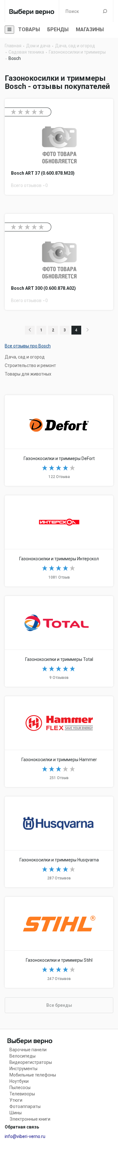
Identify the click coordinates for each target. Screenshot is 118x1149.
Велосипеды (22, 1056)
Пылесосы (20, 1087)
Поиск (104, 11)
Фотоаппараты (25, 1106)
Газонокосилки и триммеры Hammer (59, 741)
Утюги (15, 1100)
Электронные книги (29, 1119)
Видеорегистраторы (30, 1062)
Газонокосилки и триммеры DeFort (59, 440)
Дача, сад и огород (25, 356)
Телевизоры (22, 1093)
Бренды (58, 29)
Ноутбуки (19, 1081)
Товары (29, 29)
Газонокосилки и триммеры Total (59, 641)
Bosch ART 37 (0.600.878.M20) (59, 147)
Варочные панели (28, 1049)
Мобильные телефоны (32, 1074)
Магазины (90, 29)
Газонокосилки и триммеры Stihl (59, 942)
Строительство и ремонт (30, 365)
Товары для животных (28, 373)
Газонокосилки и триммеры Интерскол (59, 540)
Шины (15, 1112)
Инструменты (23, 1068)
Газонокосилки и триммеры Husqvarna (59, 841)
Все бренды (59, 1005)
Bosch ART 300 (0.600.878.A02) (59, 262)
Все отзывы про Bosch (28, 345)
